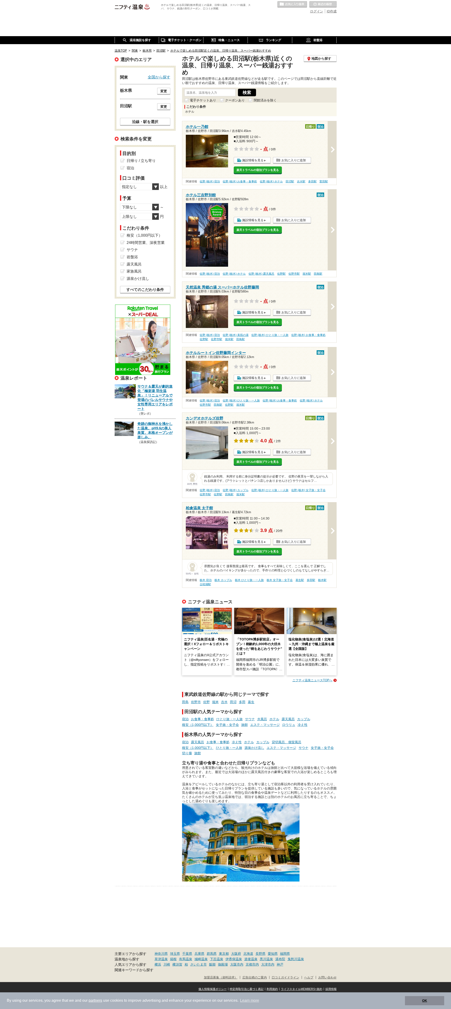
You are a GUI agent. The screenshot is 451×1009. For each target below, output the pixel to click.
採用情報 (331, 989)
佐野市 (196, 702)
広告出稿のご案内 (254, 977)
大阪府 (236, 953)
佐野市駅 (294, 273)
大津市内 (267, 964)
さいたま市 (198, 964)
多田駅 (312, 181)
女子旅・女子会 (227, 725)
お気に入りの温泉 (292, 4)
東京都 (224, 953)
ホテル (274, 719)
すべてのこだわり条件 (145, 290)
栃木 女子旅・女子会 (280, 580)
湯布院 (280, 959)
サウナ (250, 719)
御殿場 (223, 964)
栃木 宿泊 (206, 580)
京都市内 (252, 964)
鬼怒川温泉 (296, 959)
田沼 (233, 702)
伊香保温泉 (234, 959)
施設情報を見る (253, 160)
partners (95, 1000)
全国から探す (159, 77)
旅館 (244, 725)
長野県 (260, 953)
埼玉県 (175, 953)
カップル (303, 719)
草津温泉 (161, 959)
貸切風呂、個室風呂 (286, 742)
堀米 (215, 702)
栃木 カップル (223, 580)
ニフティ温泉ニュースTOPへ (312, 680)
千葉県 (187, 953)
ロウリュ (288, 725)
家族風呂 (134, 271)
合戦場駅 (205, 584)
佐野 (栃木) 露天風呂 (261, 273)
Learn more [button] (249, 1000)
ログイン (316, 11)
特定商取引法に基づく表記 (247, 989)
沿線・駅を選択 (145, 121)
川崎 (166, 964)
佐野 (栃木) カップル (236, 490)
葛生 (251, 702)
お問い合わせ (327, 977)
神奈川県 (161, 953)
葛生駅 (299, 580)
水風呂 (262, 719)
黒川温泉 (266, 959)
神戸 (280, 964)
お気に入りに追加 (293, 160)
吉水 (224, 702)
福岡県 (285, 953)
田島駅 (318, 273)
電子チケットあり (203, 100)
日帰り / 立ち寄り (141, 161)
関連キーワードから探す (134, 970)
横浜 (158, 964)
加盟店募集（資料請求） (220, 977)
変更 (163, 91)
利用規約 (272, 989)
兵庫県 (199, 953)
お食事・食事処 (202, 719)
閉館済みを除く (265, 100)
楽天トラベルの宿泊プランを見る (258, 170)
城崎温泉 (201, 959)
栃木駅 (322, 580)
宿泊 (185, 719)
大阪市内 (236, 964)
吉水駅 (301, 181)
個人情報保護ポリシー (212, 989)
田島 (185, 702)
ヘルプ (308, 977)
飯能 (212, 964)
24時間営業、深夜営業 (146, 243)
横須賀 (177, 964)
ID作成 (332, 11)
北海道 (248, 953)
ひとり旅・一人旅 (229, 719)
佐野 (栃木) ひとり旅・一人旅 (269, 335)
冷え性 (302, 725)
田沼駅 (290, 181)
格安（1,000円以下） (198, 725)
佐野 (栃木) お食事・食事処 (240, 181)
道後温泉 (250, 959)
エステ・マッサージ (265, 725)
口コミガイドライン (285, 977)
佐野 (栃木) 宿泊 (210, 181)
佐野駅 (281, 273)
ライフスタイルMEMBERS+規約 (301, 989)
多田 (242, 702)
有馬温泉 (185, 959)
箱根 (173, 959)
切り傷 (187, 753)
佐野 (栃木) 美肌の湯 (236, 335)
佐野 (206, 702)
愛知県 (273, 953)
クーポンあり (235, 100)
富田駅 (323, 181)
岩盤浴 (132, 257)
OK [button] (424, 1000)
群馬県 (212, 953)
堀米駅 (307, 273)
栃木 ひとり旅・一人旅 (249, 580)
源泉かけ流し (254, 748)
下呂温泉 (216, 959)
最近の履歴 (323, 4)
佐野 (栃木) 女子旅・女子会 (308, 490)
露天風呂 (288, 719)
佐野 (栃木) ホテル (271, 181)
